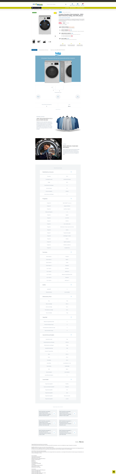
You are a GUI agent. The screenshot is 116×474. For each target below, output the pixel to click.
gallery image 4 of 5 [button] (59, 84)
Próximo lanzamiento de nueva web (58, 0)
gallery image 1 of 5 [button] (55, 84)
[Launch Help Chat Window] (113, 471)
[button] (58, 173)
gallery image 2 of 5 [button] (56, 84)
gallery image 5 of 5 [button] (60, 84)
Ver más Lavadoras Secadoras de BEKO (64, 17)
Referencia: (64, 12)
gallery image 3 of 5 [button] (57, 84)
